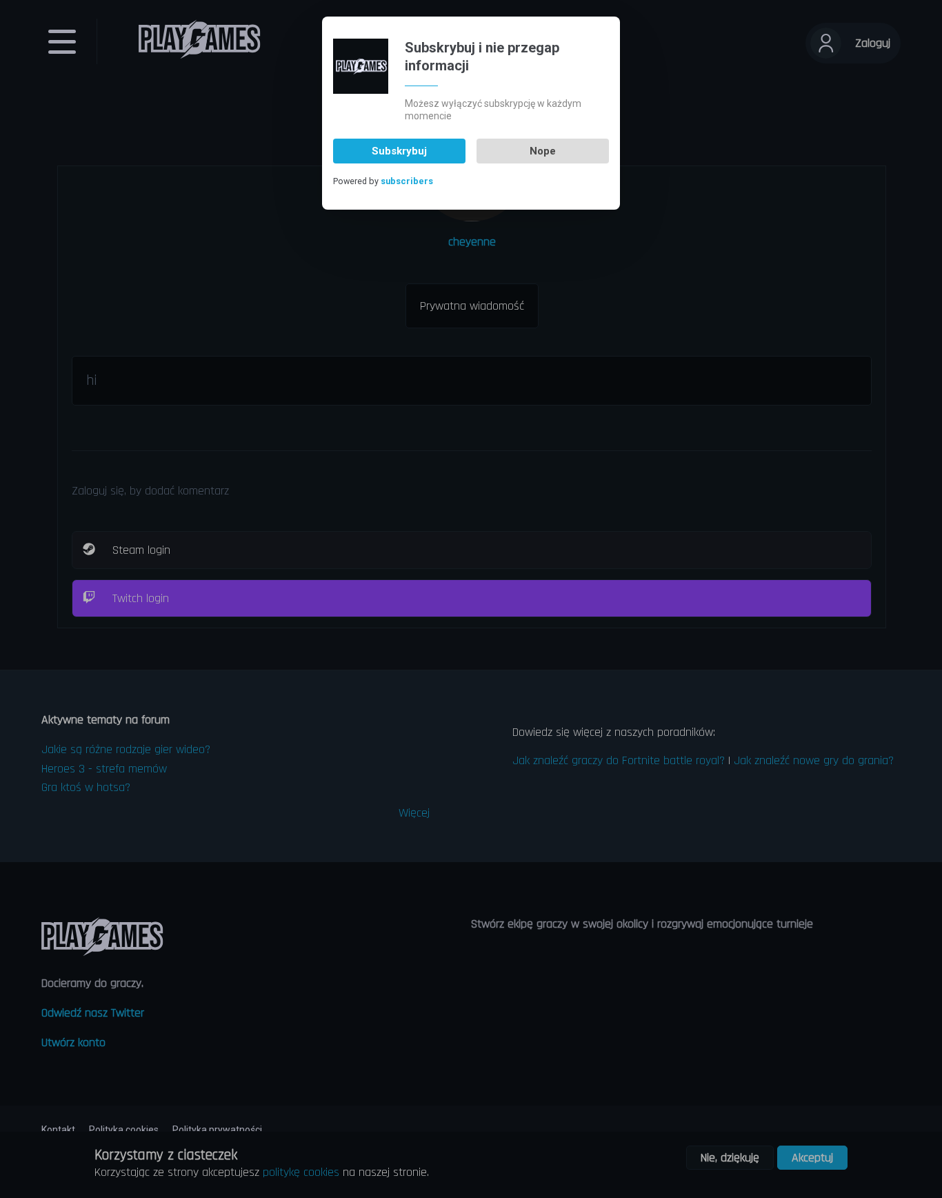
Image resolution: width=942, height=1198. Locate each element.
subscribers (407, 181)
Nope (543, 151)
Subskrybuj (399, 151)
